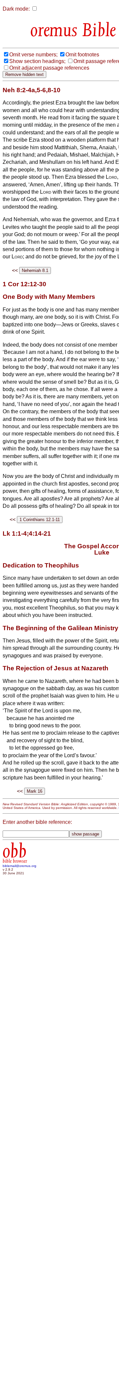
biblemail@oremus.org (19, 866)
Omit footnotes (82, 54)
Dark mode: (16, 9)
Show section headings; (37, 61)
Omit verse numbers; (33, 54)
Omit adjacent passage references (49, 68)
